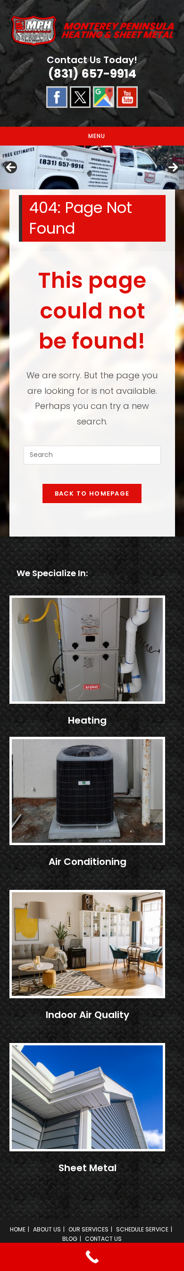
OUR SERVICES (88, 1229)
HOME (17, 1229)
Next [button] (173, 167)
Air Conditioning (87, 861)
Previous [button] (11, 167)
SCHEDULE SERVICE (142, 1229)
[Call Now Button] (92, 1257)
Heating (87, 720)
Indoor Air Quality (87, 1014)
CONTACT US (103, 1239)
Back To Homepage (92, 493)
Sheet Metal (88, 1167)
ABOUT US (47, 1229)
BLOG (69, 1239)
